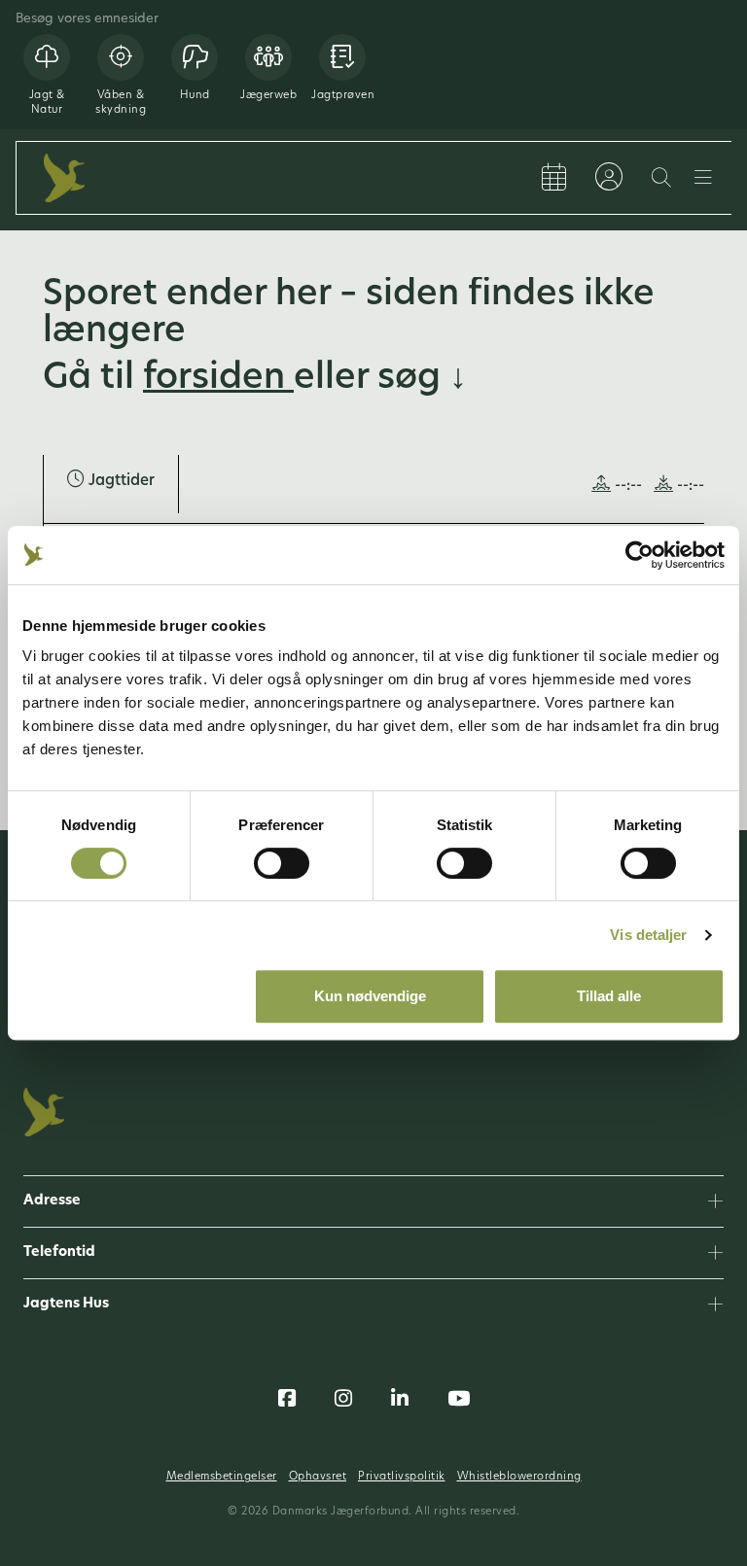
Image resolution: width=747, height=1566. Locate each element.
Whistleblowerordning (519, 1477)
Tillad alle (609, 996)
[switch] (281, 863)
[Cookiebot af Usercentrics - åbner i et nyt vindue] (639, 555)
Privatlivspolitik (401, 1477)
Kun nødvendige (370, 996)
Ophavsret (318, 1477)
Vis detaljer (648, 934)
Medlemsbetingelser (221, 1477)
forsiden (218, 379)
